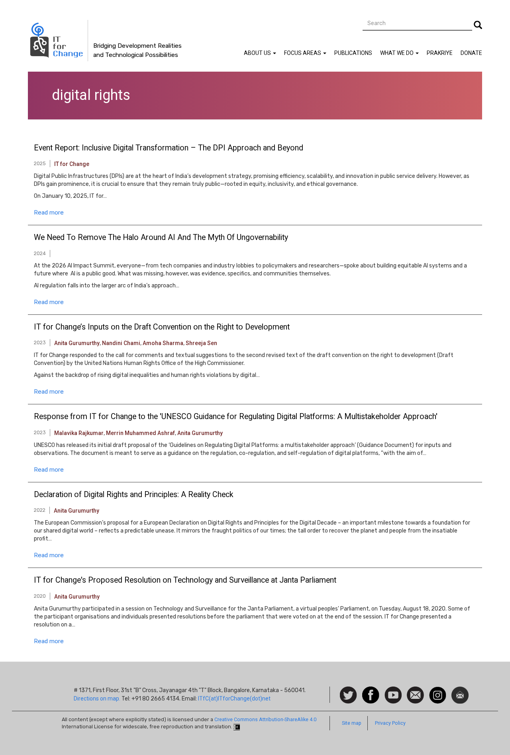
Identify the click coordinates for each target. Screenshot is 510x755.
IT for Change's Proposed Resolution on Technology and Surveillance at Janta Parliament (185, 580)
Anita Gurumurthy (77, 343)
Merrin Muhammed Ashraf (140, 433)
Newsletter (460, 690)
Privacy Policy (390, 723)
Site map (351, 723)
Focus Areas (303, 53)
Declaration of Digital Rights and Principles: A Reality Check (133, 494)
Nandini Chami (121, 343)
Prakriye (440, 53)
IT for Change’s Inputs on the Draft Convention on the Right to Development (162, 327)
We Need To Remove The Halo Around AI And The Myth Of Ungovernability (161, 237)
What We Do (397, 53)
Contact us (415, 694)
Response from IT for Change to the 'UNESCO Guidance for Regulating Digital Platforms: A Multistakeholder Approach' (235, 416)
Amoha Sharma (163, 343)
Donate (471, 53)
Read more (49, 212)
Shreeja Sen (201, 343)
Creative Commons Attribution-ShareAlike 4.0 (265, 719)
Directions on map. (97, 698)
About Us (258, 53)
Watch (392, 690)
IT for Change (71, 164)
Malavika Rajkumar (79, 433)
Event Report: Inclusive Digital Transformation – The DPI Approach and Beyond (168, 148)
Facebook (370, 690)
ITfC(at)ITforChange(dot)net (234, 698)
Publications (353, 53)
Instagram (437, 690)
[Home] (58, 40)
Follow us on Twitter (348, 695)
